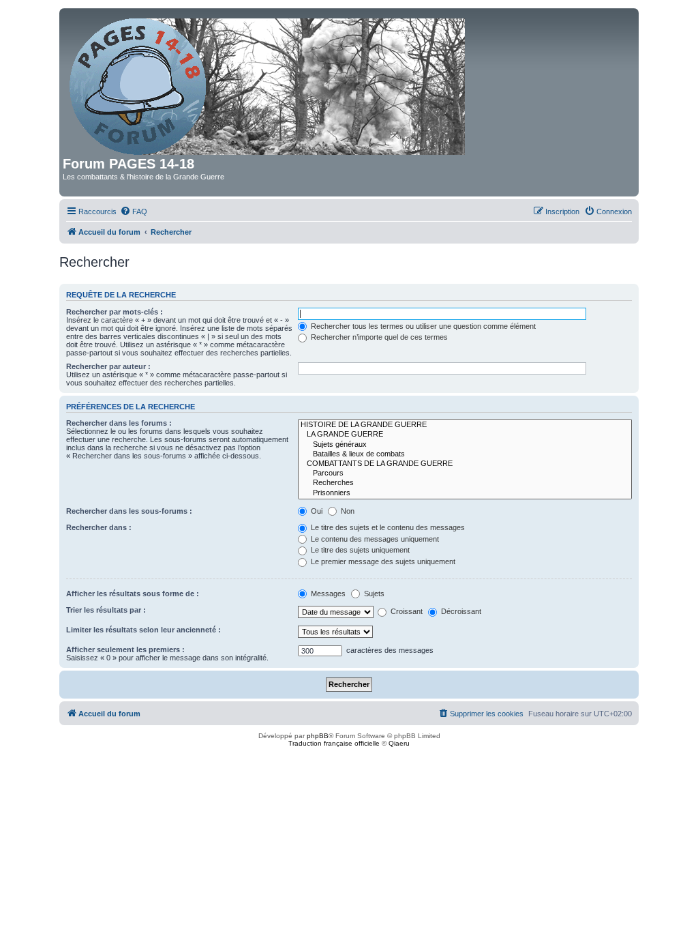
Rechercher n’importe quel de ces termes (378, 337)
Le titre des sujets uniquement (359, 550)
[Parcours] (465, 473)
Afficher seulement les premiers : (125, 649)
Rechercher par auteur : (108, 366)
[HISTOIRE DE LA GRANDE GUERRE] (465, 425)
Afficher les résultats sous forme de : (132, 593)
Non (346, 511)
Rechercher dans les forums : (119, 423)
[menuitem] (133, 211)
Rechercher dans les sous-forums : (129, 511)
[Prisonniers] (465, 493)
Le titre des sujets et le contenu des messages (387, 527)
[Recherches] (465, 483)
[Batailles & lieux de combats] (465, 454)
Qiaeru (399, 743)
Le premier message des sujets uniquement (382, 561)
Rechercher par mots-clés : (114, 312)
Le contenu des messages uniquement (374, 539)
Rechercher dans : (99, 527)
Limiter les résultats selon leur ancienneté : (143, 630)
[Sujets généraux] (465, 445)
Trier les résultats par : (106, 610)
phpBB (318, 736)
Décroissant (460, 611)
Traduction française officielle (334, 743)
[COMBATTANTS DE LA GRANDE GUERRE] (465, 464)
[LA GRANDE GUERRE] (465, 434)
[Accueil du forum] (268, 84)
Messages (327, 593)
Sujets (373, 593)
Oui (315, 511)
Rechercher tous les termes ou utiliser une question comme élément (422, 326)
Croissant (406, 611)
